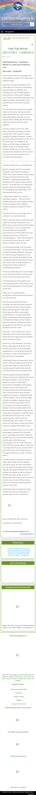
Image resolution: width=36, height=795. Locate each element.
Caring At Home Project (19, 704)
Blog (9, 38)
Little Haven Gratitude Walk (19, 689)
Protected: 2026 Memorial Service (19, 549)
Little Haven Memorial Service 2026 (18, 551)
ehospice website (19, 697)
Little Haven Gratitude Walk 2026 (18, 553)
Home (5, 38)
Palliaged (19, 700)
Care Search (18, 693)
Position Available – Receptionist (18, 555)
